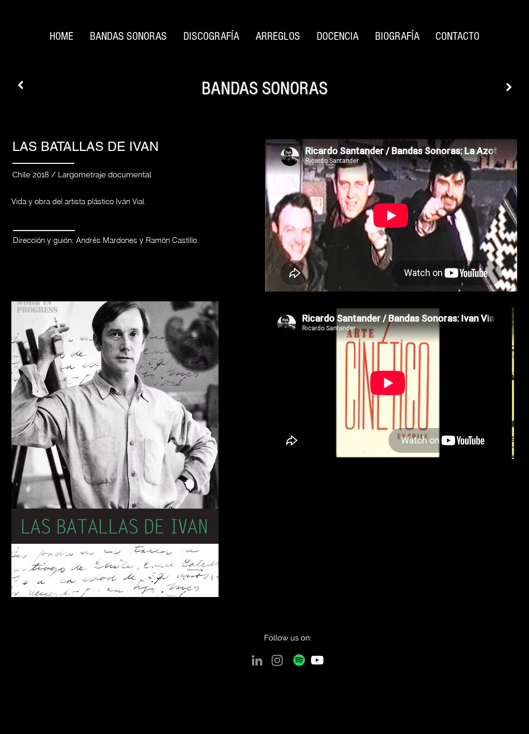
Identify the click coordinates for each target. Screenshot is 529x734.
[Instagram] (277, 660)
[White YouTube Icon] (317, 660)
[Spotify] (299, 660)
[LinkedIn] (257, 660)
